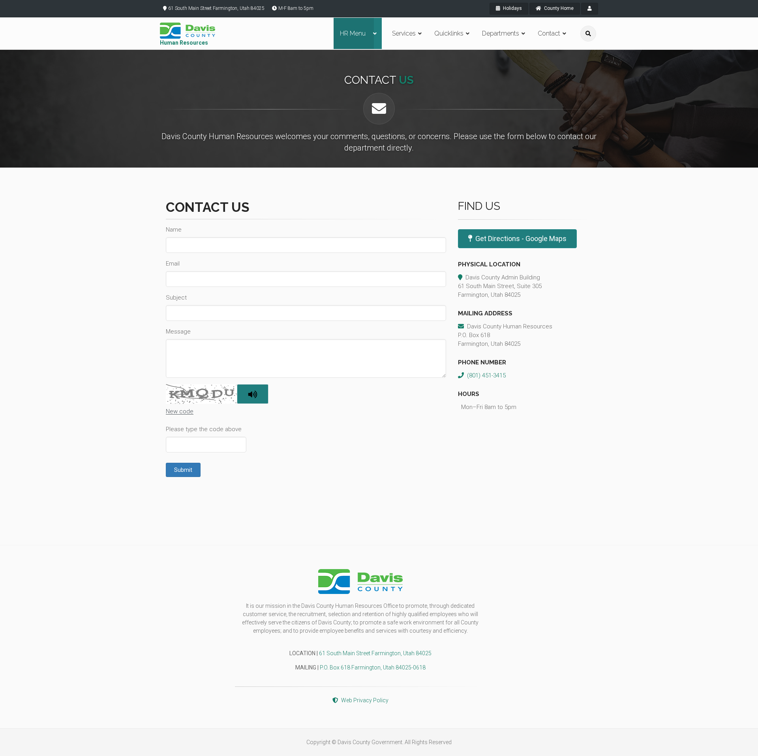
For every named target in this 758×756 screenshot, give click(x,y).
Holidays (512, 8)
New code (179, 411)
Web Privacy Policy (364, 700)
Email (173, 263)
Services (404, 33)
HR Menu (353, 33)
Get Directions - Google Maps (521, 238)
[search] (588, 33)
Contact (549, 33)
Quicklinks (448, 33)
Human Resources (184, 43)
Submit (183, 470)
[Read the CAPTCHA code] (252, 394)
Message (178, 331)
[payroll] (589, 9)
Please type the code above (204, 429)
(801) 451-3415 (486, 375)
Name (174, 229)
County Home (558, 8)
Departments (500, 33)
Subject (176, 297)
